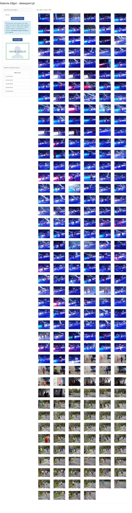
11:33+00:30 (9, 76)
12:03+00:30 (9, 80)
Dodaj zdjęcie (17, 39)
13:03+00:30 (9, 87)
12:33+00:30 (9, 83)
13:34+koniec (9, 91)
